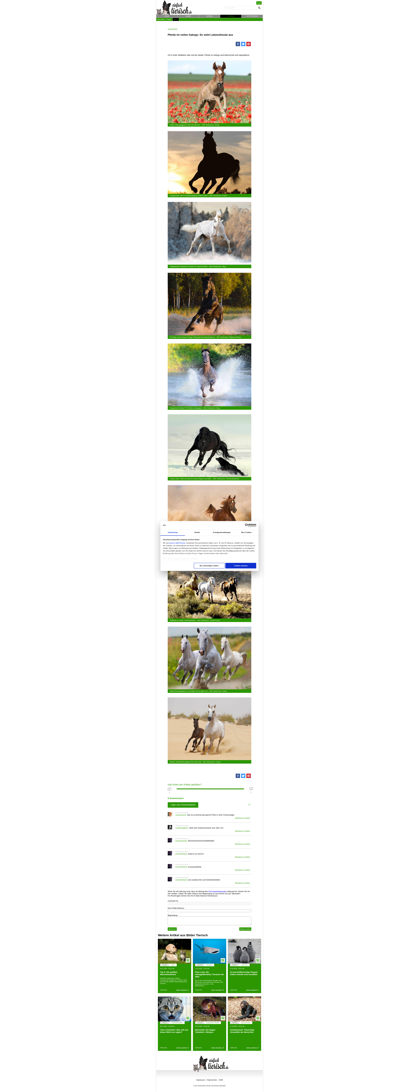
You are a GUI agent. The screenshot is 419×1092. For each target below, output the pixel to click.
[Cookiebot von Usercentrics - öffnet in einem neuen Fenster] (246, 525)
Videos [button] (169, 19)
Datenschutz (212, 1080)
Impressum (200, 1080)
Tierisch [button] (230, 16)
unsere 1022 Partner (177, 543)
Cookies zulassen (240, 566)
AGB (221, 1080)
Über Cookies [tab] (246, 532)
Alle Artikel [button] (160, 19)
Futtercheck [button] (252, 16)
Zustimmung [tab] (173, 532)
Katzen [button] (209, 16)
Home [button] (167, 16)
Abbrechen (172, 929)
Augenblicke (172, 29)
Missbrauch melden (242, 818)
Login (259, 3)
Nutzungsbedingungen (217, 891)
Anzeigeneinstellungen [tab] (222, 532)
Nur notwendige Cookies (209, 566)
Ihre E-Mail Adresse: (176, 908)
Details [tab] (197, 532)
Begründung (172, 915)
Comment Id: (173, 901)
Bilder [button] (176, 19)
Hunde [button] (188, 16)
